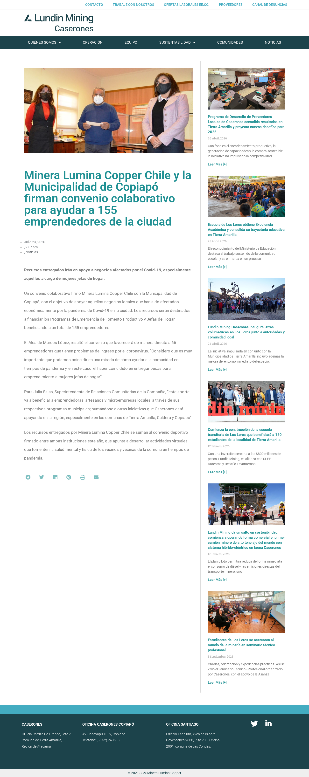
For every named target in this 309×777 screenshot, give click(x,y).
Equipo (131, 42)
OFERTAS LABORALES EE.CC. (186, 5)
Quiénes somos (42, 42)
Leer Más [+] (217, 164)
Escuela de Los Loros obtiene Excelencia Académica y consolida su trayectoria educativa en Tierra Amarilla (246, 229)
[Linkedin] (268, 723)
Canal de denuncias (269, 5)
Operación (93, 42)
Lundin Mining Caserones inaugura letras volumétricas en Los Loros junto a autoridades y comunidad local (246, 332)
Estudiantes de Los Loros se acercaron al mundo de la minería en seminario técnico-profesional (242, 645)
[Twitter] (254, 723)
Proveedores (231, 5)
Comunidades (230, 42)
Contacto (94, 5)
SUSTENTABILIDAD (175, 42)
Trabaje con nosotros (133, 5)
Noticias (273, 42)
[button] (28, 477)
